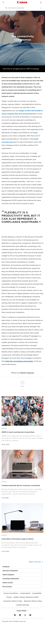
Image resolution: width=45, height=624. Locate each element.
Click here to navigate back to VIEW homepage (21, 69)
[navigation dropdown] (40, 2)
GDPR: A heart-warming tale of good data (18, 432)
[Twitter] (25, 615)
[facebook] (15, 615)
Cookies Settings (22, 605)
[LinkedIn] (20, 615)
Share (22, 386)
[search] (3, 2)
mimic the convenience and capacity (19, 361)
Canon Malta (22, 611)
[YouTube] (30, 615)
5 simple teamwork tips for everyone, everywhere (21, 485)
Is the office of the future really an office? (17, 539)
